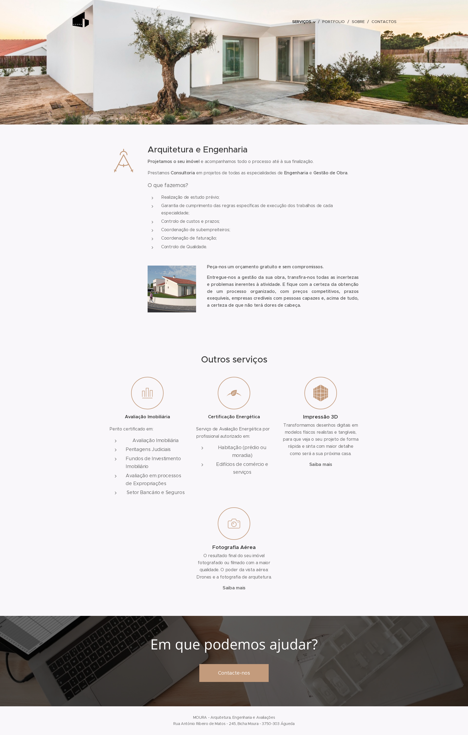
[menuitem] (305, 21)
